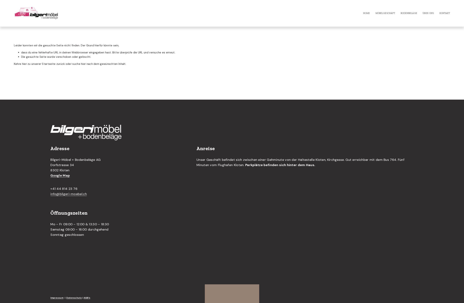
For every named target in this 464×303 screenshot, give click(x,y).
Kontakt (445, 13)
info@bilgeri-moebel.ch (68, 194)
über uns (428, 13)
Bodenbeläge (409, 13)
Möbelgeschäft (385, 13)
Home (366, 13)
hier (24, 64)
